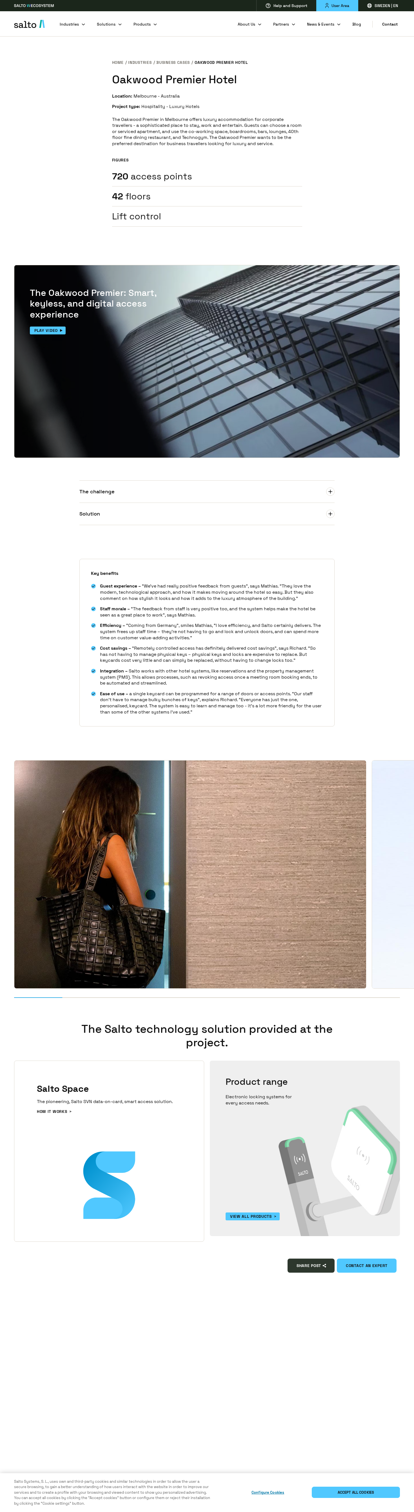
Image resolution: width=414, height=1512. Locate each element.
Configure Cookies (267, 1492)
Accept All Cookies (356, 1492)
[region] (207, 1492)
